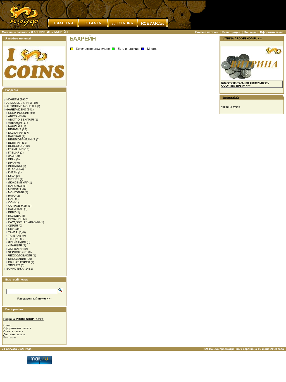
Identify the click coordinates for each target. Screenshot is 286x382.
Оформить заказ (271, 32)
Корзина (250, 32)
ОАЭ (11, 199)
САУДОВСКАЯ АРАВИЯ (24, 222)
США (11, 228)
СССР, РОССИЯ (18, 112)
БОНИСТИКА (15, 268)
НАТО (12, 195)
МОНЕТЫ (12, 99)
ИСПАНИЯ (15, 166)
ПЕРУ (12, 212)
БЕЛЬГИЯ (14, 129)
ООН (11, 202)
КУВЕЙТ (13, 179)
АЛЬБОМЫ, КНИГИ (19, 102)
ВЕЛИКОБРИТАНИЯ (21, 139)
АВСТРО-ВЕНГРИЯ (21, 119)
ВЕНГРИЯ (14, 142)
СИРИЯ (13, 225)
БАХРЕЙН (61, 32)
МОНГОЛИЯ (16, 192)
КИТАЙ (12, 172)
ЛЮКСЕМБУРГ (18, 182)
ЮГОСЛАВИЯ (17, 258)
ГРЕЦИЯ (13, 152)
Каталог (22, 32)
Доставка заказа (14, 334)
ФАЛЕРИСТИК (41, 32)
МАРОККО (15, 185)
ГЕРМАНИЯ (15, 149)
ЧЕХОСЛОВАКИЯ (20, 255)
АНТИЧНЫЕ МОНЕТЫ (21, 106)
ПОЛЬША (14, 215)
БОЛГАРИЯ (15, 132)
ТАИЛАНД (15, 232)
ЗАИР (12, 155)
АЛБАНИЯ (15, 122)
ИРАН (12, 162)
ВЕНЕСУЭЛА (16, 145)
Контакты (9, 337)
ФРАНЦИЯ (15, 245)
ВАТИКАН (14, 136)
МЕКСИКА (15, 189)
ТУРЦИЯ (13, 238)
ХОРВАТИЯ (15, 248)
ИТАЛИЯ (14, 169)
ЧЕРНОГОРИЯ (17, 252)
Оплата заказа (13, 331)
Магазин (7, 32)
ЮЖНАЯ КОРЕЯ (19, 262)
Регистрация (231, 32)
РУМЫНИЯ (15, 218)
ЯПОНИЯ (14, 265)
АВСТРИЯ (15, 116)
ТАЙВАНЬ (15, 235)
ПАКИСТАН (15, 209)
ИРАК (11, 159)
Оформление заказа (17, 328)
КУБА (11, 175)
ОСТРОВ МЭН (17, 205)
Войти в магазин (206, 32)
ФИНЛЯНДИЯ (17, 242)
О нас (7, 325)
